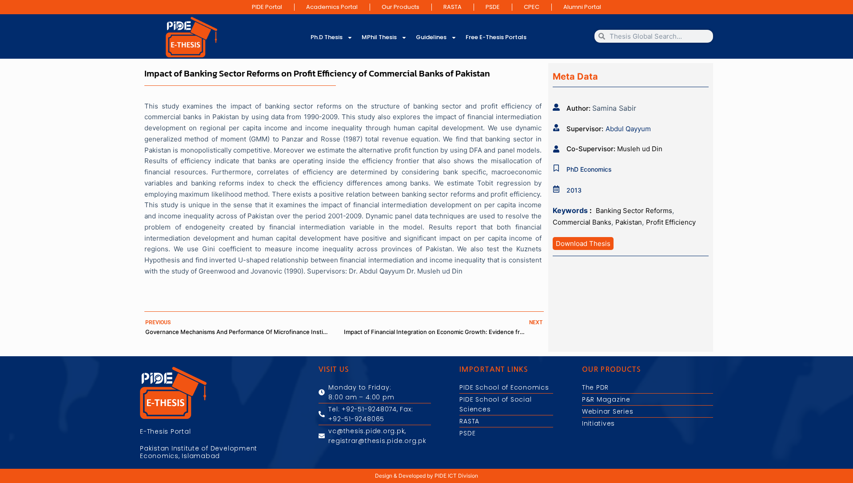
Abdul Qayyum (628, 129)
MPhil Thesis (379, 37)
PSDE (493, 7)
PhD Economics (589, 169)
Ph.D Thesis (327, 37)
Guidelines (431, 37)
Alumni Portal (582, 7)
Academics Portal (332, 7)
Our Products (400, 7)
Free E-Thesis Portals (496, 37)
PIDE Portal (267, 7)
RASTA (452, 7)
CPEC (531, 7)
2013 (574, 190)
